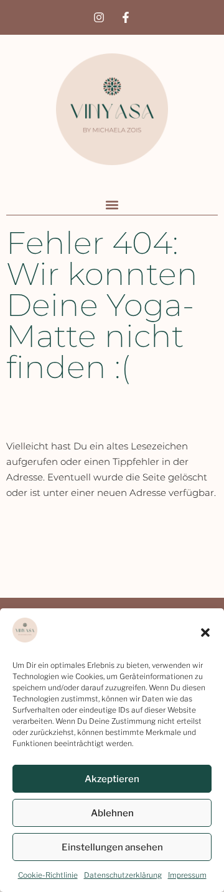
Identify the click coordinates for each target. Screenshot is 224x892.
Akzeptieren (112, 779)
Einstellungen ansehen (112, 847)
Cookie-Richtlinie (48, 875)
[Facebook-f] (125, 17)
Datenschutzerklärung (123, 875)
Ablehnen (112, 813)
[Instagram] (99, 17)
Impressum (187, 875)
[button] (205, 632)
